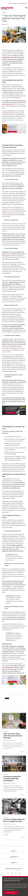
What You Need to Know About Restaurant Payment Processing (12, 736)
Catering (5, 834)
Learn (13, 851)
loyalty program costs (10, 112)
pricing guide (10, 214)
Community (13, 857)
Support (13, 862)
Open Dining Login (22, 3)
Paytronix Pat (5, 24)
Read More (22, 751)
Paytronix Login (12, 3)
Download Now (11, 892)
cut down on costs (6, 255)
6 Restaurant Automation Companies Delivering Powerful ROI (12, 778)
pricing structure (21, 114)
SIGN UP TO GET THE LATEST (13, 868)
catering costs (17, 95)
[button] (26, 7)
